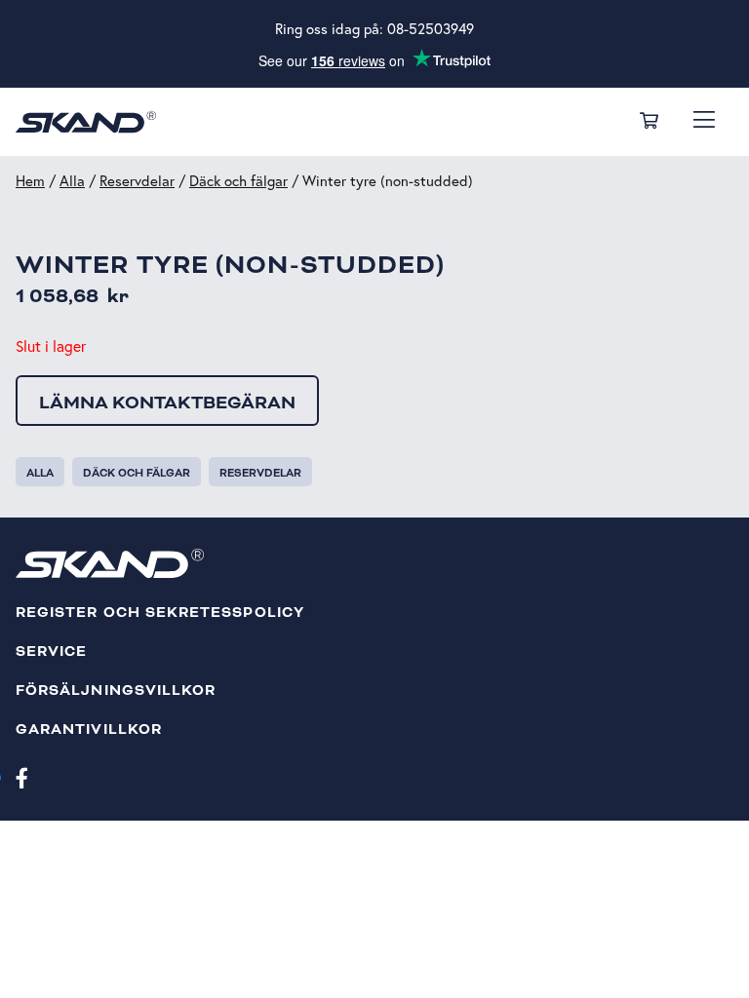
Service (51, 651)
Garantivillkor (89, 729)
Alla (72, 181)
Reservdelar (137, 181)
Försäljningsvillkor (116, 690)
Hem (30, 181)
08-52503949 (430, 28)
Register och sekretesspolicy (160, 612)
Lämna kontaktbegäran (167, 402)
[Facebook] (22, 776)
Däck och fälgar (238, 181)
